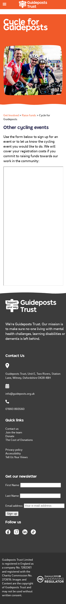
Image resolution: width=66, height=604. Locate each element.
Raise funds (29, 115)
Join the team (13, 432)
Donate (9, 436)
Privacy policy (14, 449)
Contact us (12, 428)
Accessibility (13, 453)
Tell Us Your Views (16, 457)
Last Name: (12, 495)
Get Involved (11, 115)
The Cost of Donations (19, 440)
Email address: (14, 505)
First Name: (12, 485)
